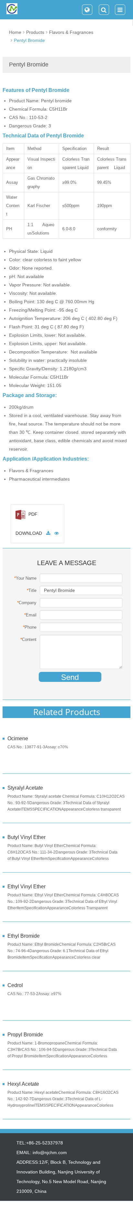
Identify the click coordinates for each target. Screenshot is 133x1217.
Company (26, 602)
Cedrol (15, 985)
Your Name (25, 578)
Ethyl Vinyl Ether (26, 886)
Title (31, 590)
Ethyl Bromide (23, 936)
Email (30, 614)
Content (28, 639)
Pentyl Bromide (29, 40)
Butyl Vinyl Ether (26, 837)
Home (15, 32)
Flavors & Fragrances (71, 32)
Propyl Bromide (25, 1034)
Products (35, 32)
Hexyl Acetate (23, 1084)
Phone (29, 627)
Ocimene (17, 738)
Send (70, 677)
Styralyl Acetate (25, 788)
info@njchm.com (50, 1152)
